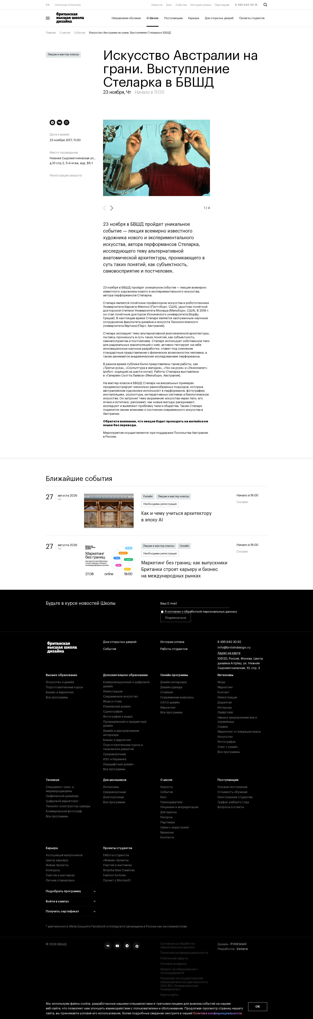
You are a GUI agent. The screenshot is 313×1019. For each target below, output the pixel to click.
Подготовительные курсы (64, 687)
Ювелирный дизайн (117, 706)
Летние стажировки (60, 880)
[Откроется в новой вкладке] (108, 946)
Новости (156, 5)
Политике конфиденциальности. (217, 1013)
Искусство (225, 736)
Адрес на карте (229, 652)
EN (47, 5)
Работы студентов (173, 648)
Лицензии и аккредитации (179, 807)
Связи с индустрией (174, 827)
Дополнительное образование (125, 675)
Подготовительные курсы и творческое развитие (123, 747)
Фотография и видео (118, 716)
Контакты (167, 837)
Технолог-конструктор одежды (68, 806)
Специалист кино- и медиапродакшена (60, 789)
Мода (221, 682)
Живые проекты (57, 865)
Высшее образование (61, 675)
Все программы (57, 697)
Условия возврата (173, 963)
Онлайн (148, 496)
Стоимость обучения (232, 792)
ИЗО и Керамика (114, 759)
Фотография (226, 741)
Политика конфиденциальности (184, 952)
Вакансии (167, 832)
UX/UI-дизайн (170, 702)
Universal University (68, 5)
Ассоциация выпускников (64, 855)
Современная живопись (177, 697)
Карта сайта (169, 994)
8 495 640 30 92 (229, 641)
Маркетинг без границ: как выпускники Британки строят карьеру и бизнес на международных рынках (184, 570)
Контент (223, 692)
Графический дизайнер (62, 796)
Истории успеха (200, 5)
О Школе (152, 18)
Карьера (193, 18)
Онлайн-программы (174, 675)
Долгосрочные (113, 797)
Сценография (112, 711)
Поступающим (173, 18)
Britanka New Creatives (119, 870)
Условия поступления (232, 787)
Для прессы (168, 812)
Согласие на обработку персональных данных (177, 945)
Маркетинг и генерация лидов (239, 731)
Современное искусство (120, 696)
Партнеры (167, 822)
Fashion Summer (114, 875)
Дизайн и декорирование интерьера (121, 732)
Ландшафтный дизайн (118, 764)
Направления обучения (126, 18)
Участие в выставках (60, 875)
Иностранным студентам (235, 797)
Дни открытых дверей (219, 18)
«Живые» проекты (115, 860)
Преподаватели (171, 802)
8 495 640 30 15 (246, 5)
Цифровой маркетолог (62, 801)
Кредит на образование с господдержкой (179, 971)
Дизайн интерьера (173, 682)
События (181, 5)
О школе (64, 32)
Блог (169, 5)
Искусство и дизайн (60, 682)
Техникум (52, 780)
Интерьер (225, 707)
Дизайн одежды (171, 687)
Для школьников (114, 780)
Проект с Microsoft (117, 880)
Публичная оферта (174, 958)
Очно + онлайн (228, 747)
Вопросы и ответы (231, 807)
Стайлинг (167, 692)
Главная (51, 32)
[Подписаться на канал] (52, 122)
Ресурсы (166, 817)
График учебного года (233, 802)
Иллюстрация (112, 691)
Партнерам (222, 5)
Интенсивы (225, 675)
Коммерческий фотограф (64, 811)
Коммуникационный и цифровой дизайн (126, 684)
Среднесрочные (114, 754)
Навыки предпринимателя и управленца (237, 719)
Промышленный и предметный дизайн (124, 723)
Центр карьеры (57, 860)
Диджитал (225, 702)
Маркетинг (168, 707)
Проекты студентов (252, 18)
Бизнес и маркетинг (60, 692)
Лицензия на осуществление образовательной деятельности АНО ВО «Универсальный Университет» (184, 984)
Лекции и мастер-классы (63, 54)
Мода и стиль (112, 701)
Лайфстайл (225, 712)
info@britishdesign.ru (234, 647)
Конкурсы (53, 870)
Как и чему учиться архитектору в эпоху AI (176, 516)
